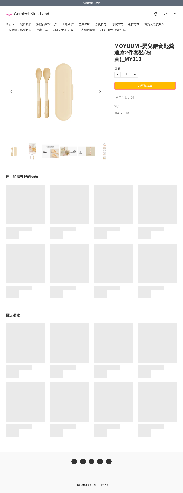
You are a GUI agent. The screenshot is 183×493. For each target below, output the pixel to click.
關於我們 (25, 24)
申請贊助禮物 (86, 29)
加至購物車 (145, 85)
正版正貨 (68, 24)
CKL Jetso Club (63, 29)
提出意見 (104, 485)
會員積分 (101, 24)
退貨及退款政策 (154, 24)
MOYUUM (122, 113)
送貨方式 (133, 24)
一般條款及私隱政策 (18, 29)
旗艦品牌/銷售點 (46, 24)
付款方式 (117, 24)
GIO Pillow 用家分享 (113, 29)
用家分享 (42, 29)
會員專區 (84, 24)
